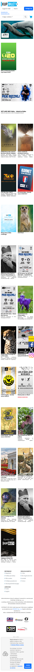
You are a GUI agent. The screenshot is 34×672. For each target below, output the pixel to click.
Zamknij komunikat (28, 666)
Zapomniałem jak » (5, 14)
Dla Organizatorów (27, 576)
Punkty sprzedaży (10, 576)
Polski (7, 589)
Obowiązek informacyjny (12, 584)
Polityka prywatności (11, 581)
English (7, 591)
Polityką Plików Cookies (17, 645)
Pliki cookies (8, 578)
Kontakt (24, 578)
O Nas (23, 573)
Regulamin (8, 573)
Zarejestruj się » (4, 12)
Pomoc (23, 581)
